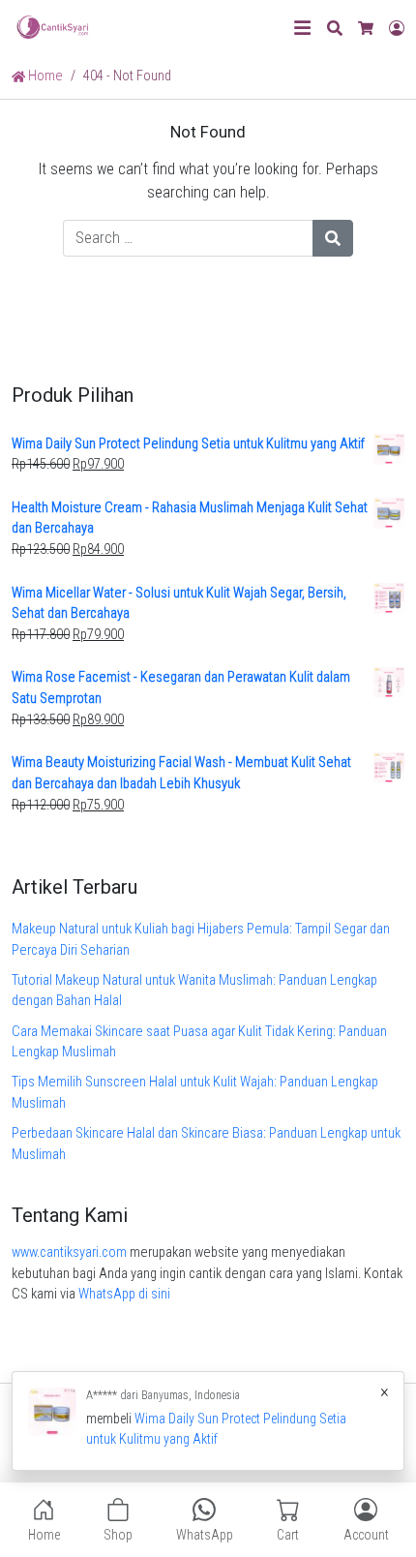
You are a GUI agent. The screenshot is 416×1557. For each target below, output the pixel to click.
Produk (208, 1432)
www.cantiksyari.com (69, 1252)
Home (44, 76)
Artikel (261, 1432)
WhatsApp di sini (124, 1294)
